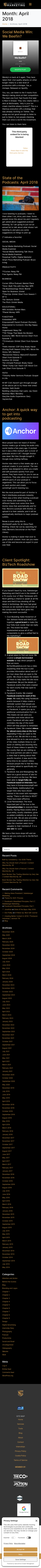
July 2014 (6, 1264)
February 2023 (7, 1018)
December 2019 (8, 1088)
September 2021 (8, 1045)
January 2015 (7, 1247)
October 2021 (7, 1041)
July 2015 (6, 1231)
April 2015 (6, 1237)
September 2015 (8, 1224)
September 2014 (8, 1261)
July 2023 (6, 1001)
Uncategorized (7, 1345)
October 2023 (7, 992)
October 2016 (7, 1181)
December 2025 (8, 932)
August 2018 (7, 1118)
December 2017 (8, 1138)
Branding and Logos (9, 1288)
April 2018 (6, 1124)
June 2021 (6, 1055)
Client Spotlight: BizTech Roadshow (18, 562)
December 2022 (8, 1025)
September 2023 (8, 995)
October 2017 (7, 1144)
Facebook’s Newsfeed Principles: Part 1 (19, 906)
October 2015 (7, 1221)
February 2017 (7, 1168)
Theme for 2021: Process (14, 898)
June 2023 (6, 1005)
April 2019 (6, 1101)
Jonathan (8, 909)
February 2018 (7, 1131)
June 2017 (6, 1154)
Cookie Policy (20, 1456)
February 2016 (7, 1207)
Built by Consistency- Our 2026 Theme (16, 859)
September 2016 (8, 1184)
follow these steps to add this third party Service (19, 150)
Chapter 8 (6, 1315)
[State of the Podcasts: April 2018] (20, 198)
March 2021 (6, 1065)
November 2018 (8, 1108)
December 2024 (8, 945)
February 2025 (7, 942)
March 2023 (6, 1015)
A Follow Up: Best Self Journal (26, 913)
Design (4, 1321)
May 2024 (6, 968)
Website (5, 1351)
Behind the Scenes (9, 1282)
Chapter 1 (6, 1292)
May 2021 (6, 1058)
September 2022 (8, 1031)
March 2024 (6, 975)
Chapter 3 (6, 1298)
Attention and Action (9, 1278)
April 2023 (6, 1011)
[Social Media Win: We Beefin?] (20, 57)
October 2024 (7, 952)
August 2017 (7, 1151)
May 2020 (6, 1085)
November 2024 (8, 948)
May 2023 (6, 1008)
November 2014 (8, 1254)
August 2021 (7, 1048)
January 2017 (7, 1171)
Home (20, 1419)
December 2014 (8, 1251)
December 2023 (8, 985)
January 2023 (7, 1021)
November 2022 (8, 1028)
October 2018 (7, 1111)
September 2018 (8, 1114)
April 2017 (6, 1161)
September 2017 (8, 1148)
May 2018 (6, 1121)
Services (20, 1424)
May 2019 (6, 1098)
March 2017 (6, 1164)
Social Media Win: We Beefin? (17, 34)
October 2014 (7, 1257)
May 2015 (6, 1234)
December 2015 (8, 1214)
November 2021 (8, 1038)
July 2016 (6, 1191)
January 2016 (7, 1211)
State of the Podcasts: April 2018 (20, 180)
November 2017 (8, 1141)
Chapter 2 (6, 1295)
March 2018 (6, 1128)
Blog (6, 921)
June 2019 (6, 1094)
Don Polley (8, 913)
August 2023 (7, 998)
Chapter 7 (6, 1311)
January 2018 (7, 1134)
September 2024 (8, 955)
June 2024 (6, 965)
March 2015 (6, 1241)
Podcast (5, 1335)
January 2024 (7, 982)
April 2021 (6, 1061)
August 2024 (7, 958)
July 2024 (6, 962)
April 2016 (6, 1201)
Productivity (6, 1338)
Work (4, 1355)
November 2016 (8, 1178)
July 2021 (5, 1051)
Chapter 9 (6, 1318)
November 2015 (8, 1217)
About (20, 1438)
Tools (20, 1428)
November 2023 (8, 988)
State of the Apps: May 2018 (25, 909)
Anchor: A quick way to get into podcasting (19, 414)
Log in (4, 1366)
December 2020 (8, 1075)
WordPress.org (7, 1376)
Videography (7, 1348)
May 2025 (6, 935)
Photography (7, 1331)
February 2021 (7, 1068)
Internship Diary (8, 1328)
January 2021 (7, 1071)
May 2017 (6, 1158)
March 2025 (6, 938)
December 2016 (8, 1174)
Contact (20, 1442)
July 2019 (6, 1091)
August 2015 (7, 1227)
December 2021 (8, 1035)
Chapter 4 (6, 1301)
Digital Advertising (9, 1325)
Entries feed (6, 1369)
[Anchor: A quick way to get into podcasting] (20, 431)
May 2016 (6, 1197)
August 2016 (7, 1188)
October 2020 (7, 1078)
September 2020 (8, 1081)
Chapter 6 (6, 1308)
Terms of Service (20, 1460)
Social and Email (8, 1341)
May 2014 (6, 1267)
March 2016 (6, 1204)
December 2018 (8, 1104)
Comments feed (8, 1372)
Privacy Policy (20, 1451)
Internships (20, 1447)
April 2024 (6, 972)
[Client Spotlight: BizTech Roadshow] (20, 578)
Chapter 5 (6, 1305)
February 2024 (7, 978)
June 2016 (6, 1194)
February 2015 (7, 1244)
